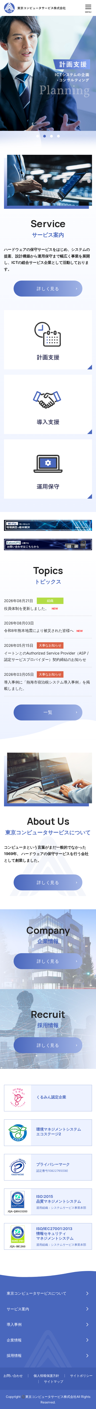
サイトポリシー (81, 1376)
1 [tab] (37, 136)
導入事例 (14, 1324)
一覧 (48, 712)
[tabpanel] (48, 73)
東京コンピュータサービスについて (36, 1293)
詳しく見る (48, 288)
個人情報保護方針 (46, 1376)
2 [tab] (44, 136)
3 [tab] (51, 136)
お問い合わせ (13, 1376)
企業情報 (14, 1340)
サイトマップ (53, 1381)
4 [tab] (58, 136)
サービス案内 (18, 1309)
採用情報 (14, 1355)
